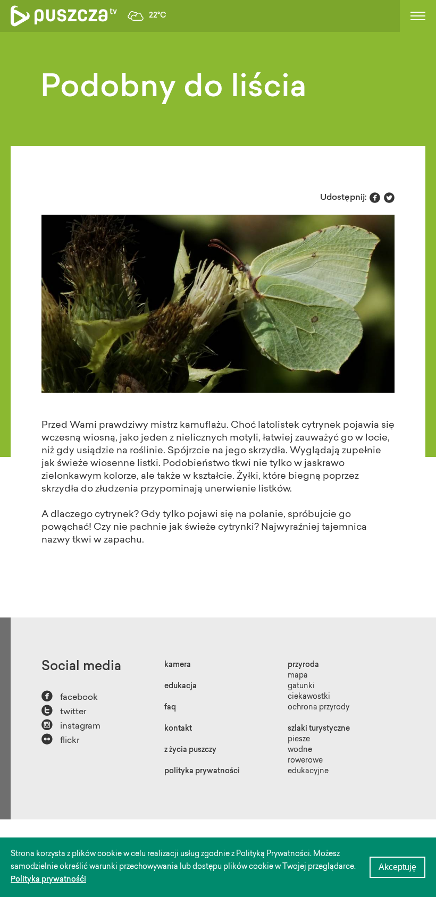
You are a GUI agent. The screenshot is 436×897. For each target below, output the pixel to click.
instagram (70, 725)
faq (170, 708)
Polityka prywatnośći (48, 880)
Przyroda (303, 665)
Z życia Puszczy (190, 750)
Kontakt (178, 729)
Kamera (177, 665)
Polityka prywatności (202, 771)
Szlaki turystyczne (319, 729)
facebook (69, 696)
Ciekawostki (309, 697)
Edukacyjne (308, 771)
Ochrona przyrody (318, 708)
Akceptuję (397, 866)
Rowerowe (305, 761)
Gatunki (301, 686)
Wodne (300, 750)
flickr (60, 739)
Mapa (298, 676)
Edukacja (180, 686)
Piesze (299, 739)
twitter (63, 710)
